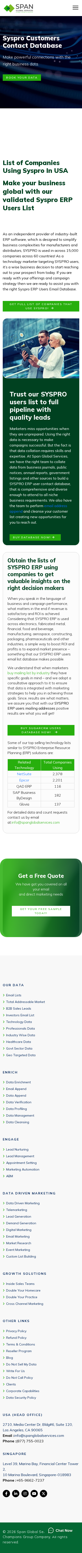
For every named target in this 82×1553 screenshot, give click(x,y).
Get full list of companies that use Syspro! (41, 306)
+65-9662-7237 (30, 1480)
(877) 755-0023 (30, 1441)
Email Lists (13, 995)
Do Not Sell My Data (21, 1364)
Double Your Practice (21, 1297)
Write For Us (15, 1371)
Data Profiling (16, 1109)
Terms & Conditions (20, 1344)
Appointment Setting (21, 1162)
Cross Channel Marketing (24, 1303)
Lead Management (20, 1156)
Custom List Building (21, 1256)
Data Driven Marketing (23, 1203)
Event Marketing (18, 1250)
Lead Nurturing (17, 1149)
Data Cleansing (17, 1122)
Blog (9, 1357)
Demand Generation (21, 1223)
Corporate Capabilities (22, 1391)
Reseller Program (19, 1351)
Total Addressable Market (25, 1002)
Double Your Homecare (23, 1290)
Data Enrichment (18, 1082)
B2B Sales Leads (18, 1008)
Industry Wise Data (20, 1035)
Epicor (24, 780)
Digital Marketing (18, 1230)
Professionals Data (20, 1028)
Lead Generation (18, 1216)
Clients (11, 1384)
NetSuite (24, 774)
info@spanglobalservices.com (36, 822)
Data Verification (18, 1102)
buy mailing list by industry (29, 673)
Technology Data (19, 1021)
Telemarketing (16, 1210)
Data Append (16, 1095)
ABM (9, 1176)
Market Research (18, 1243)
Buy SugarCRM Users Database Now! (41, 730)
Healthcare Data (18, 1041)
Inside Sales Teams (20, 1283)
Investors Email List (20, 1015)
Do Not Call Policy (19, 1377)
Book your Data (21, 77)
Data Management (20, 1115)
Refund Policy (16, 1337)
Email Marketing (18, 1236)
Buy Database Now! (32, 537)
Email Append (16, 1089)
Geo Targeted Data (21, 1055)
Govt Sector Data (19, 1048)
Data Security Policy (21, 1397)
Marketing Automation (22, 1169)
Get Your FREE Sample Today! (41, 911)
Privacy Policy (16, 1331)
